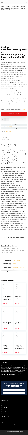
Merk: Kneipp (16, 272)
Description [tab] (5, 137)
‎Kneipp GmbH (16, 260)
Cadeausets (15, 6)
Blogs (2, 410)
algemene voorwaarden (7, 422)
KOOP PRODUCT (14, 114)
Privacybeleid (4, 420)
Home (2, 6)
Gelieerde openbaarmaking (8, 424)
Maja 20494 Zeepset (18, 297)
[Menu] (1, 2)
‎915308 (15, 263)
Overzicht (3, 406)
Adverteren (4, 414)
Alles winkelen (4, 408)
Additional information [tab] (7, 140)
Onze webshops (5, 412)
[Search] (25, 2)
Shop (8, 6)
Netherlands (10, 126)
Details (23, 109)
